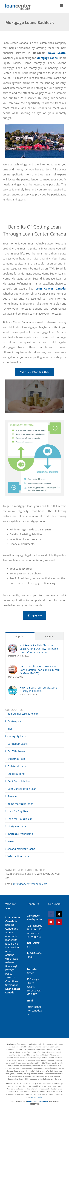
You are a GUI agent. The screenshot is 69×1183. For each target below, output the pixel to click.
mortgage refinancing (20, 834)
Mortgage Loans (16, 826)
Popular (20, 636)
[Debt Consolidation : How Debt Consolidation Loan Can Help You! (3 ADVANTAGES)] (12, 666)
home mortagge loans (20, 803)
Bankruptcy (14, 721)
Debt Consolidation (18, 781)
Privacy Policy (9, 971)
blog (10, 728)
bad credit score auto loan (23, 713)
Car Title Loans (16, 751)
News (10, 841)
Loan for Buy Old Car (19, 818)
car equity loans (16, 736)
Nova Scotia (57, 53)
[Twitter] (59, 914)
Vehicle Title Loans (18, 856)
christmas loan (16, 758)
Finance (12, 796)
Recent (49, 636)
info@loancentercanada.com (30, 884)
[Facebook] (51, 914)
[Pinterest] (59, 922)
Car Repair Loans (17, 743)
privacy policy (37, 1097)
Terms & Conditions (11, 979)
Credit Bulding (16, 773)
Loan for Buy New (17, 811)
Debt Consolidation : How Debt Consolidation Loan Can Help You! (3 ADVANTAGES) (40, 670)
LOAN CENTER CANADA (37, 1101)
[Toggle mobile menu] (62, 5)
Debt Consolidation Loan (21, 788)
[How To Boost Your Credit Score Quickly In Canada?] (12, 687)
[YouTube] (51, 922)
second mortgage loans (21, 849)
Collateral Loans (16, 766)
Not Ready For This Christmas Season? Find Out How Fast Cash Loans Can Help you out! (39, 649)
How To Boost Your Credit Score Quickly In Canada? (38, 689)
